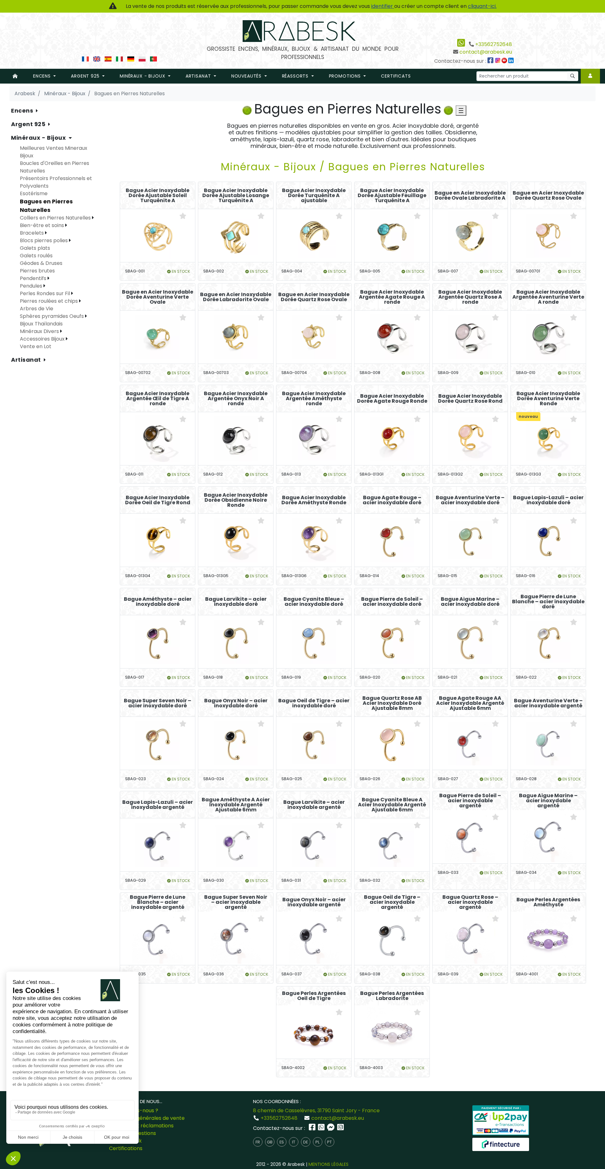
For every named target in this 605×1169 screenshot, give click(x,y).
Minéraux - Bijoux (39, 138)
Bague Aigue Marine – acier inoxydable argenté (548, 800)
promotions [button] (345, 76)
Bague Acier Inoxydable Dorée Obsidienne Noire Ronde (236, 500)
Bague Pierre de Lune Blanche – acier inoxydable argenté (157, 902)
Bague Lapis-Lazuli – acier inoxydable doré (548, 500)
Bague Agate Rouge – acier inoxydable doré (392, 500)
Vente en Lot (35, 346)
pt (329, 1142)
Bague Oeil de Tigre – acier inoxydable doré (313, 703)
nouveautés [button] (247, 76)
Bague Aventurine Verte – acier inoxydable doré (470, 500)
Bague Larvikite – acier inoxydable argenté (314, 805)
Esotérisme (34, 193)
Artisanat (27, 360)
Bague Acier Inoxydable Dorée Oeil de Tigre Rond (157, 500)
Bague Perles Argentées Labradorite (392, 996)
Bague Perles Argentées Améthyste (548, 902)
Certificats (396, 76)
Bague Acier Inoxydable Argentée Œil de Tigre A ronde (157, 398)
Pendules (31, 285)
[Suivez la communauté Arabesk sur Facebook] (490, 61)
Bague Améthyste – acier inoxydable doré (158, 602)
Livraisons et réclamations (141, 1125)
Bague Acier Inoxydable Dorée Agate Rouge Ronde (392, 399)
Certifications (125, 1148)
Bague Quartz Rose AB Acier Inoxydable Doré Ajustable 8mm (392, 703)
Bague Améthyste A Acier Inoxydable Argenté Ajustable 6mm (236, 804)
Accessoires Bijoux (43, 338)
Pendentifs (34, 278)
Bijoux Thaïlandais (41, 323)
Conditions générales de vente (147, 1118)
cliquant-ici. (482, 6)
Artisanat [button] (199, 76)
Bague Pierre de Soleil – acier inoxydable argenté (470, 800)
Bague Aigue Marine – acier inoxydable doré (470, 602)
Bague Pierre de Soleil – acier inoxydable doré (392, 602)
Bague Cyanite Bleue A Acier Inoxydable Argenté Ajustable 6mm (392, 804)
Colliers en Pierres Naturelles (56, 217)
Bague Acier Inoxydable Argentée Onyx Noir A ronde (236, 398)
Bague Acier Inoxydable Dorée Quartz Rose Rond (470, 399)
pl (317, 1142)
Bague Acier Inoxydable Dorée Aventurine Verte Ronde (548, 398)
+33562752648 (493, 44)
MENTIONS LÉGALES (328, 1164)
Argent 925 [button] (86, 76)
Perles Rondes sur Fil (45, 293)
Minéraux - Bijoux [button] (143, 76)
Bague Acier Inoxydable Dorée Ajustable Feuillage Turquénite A (392, 195)
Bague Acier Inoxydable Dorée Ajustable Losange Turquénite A (235, 195)
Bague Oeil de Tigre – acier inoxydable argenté (392, 902)
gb (270, 1142)
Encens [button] (42, 76)
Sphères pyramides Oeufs (52, 316)
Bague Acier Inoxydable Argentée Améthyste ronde (314, 398)
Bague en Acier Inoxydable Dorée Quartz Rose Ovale (548, 195)
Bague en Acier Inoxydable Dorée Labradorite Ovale (235, 297)
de (305, 1142)
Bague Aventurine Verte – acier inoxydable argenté (548, 703)
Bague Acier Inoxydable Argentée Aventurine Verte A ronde (548, 297)
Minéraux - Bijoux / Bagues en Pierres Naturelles (353, 167)
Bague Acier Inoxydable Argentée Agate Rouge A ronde (392, 297)
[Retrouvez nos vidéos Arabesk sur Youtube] (505, 61)
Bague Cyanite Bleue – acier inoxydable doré (314, 602)
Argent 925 (29, 124)
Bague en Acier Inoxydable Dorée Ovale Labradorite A (470, 195)
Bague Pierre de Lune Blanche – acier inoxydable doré (548, 601)
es (281, 1142)
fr (258, 1142)
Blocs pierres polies (44, 240)
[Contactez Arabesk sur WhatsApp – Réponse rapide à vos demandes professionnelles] (322, 1128)
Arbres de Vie (36, 308)
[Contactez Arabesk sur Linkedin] (512, 61)
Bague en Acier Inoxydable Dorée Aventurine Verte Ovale (157, 297)
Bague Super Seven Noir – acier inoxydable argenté (235, 902)
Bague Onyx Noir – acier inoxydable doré (236, 703)
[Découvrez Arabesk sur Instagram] (498, 61)
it (293, 1142)
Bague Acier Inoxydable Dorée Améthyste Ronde (313, 500)
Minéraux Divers (40, 331)
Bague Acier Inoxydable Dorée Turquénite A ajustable (314, 195)
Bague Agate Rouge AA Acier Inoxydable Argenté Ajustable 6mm (470, 703)
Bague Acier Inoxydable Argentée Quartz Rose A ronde (470, 297)
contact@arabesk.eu (485, 52)
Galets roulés (36, 255)
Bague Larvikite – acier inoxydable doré (236, 602)
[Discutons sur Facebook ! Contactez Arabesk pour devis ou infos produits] (331, 1128)
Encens (23, 110)
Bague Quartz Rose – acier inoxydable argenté (470, 902)
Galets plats (35, 248)
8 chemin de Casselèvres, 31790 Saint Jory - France (316, 1110)
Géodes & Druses (41, 263)
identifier (382, 6)
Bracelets (32, 233)
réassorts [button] (296, 76)
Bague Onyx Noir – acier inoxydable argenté (314, 902)
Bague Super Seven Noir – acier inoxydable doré (157, 703)
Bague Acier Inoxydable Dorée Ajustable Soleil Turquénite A (157, 195)
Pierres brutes (37, 270)
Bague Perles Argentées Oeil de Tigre (314, 996)
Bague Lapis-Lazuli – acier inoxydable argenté (157, 805)
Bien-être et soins (42, 225)
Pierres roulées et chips (49, 301)
